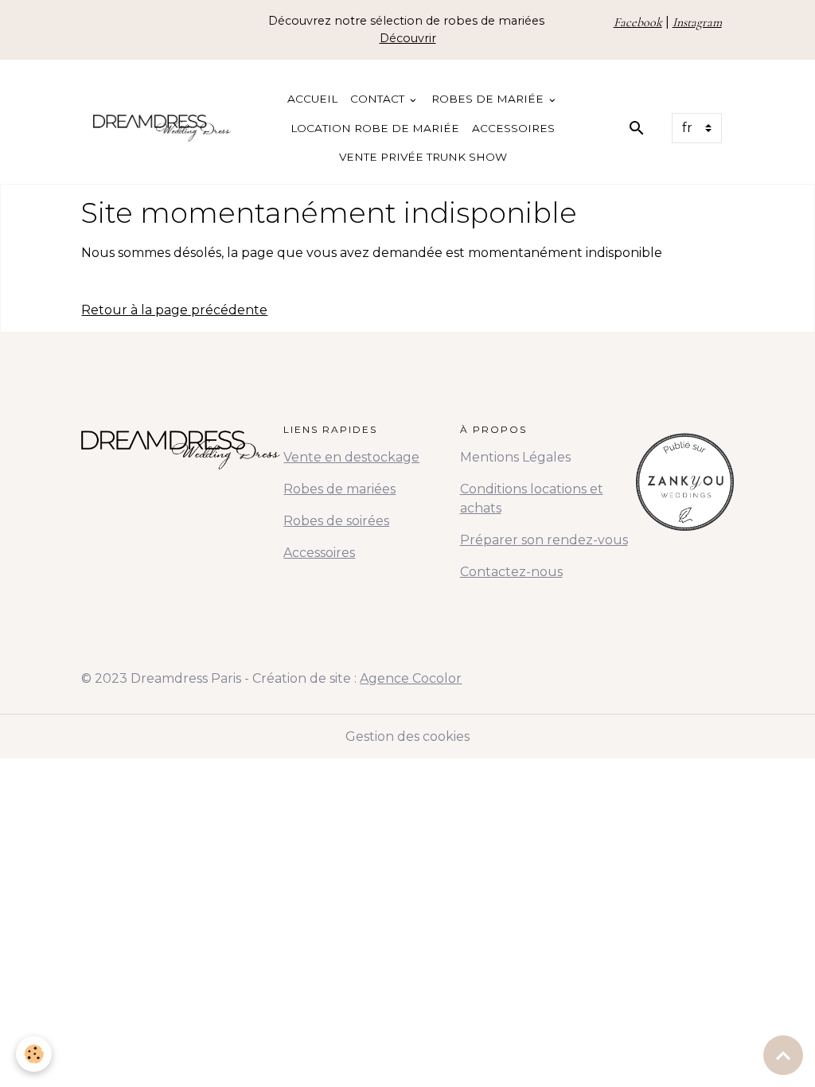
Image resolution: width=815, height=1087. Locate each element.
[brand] (162, 128)
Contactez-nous (511, 571)
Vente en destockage (351, 457)
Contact (379, 98)
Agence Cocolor (411, 678)
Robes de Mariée (489, 98)
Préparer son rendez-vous (544, 539)
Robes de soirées (336, 520)
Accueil (312, 98)
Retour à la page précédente (174, 310)
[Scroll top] (783, 1055)
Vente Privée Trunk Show (423, 156)
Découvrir (408, 38)
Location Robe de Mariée (375, 128)
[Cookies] (34, 1054)
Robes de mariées (339, 489)
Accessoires (513, 128)
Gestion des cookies (407, 736)
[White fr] (685, 476)
